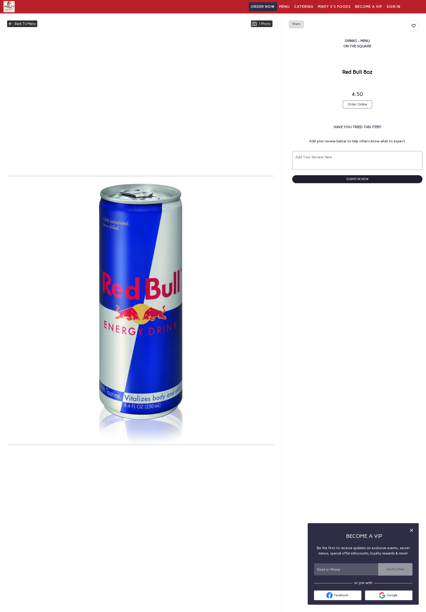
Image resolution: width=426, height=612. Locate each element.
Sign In (393, 7)
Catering (304, 7)
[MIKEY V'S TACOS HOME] (23, 6)
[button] (22, 23)
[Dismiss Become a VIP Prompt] (411, 530)
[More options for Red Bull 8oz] (413, 25)
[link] (357, 104)
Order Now (263, 7)
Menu (284, 7)
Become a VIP (368, 7)
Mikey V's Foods (334, 7)
